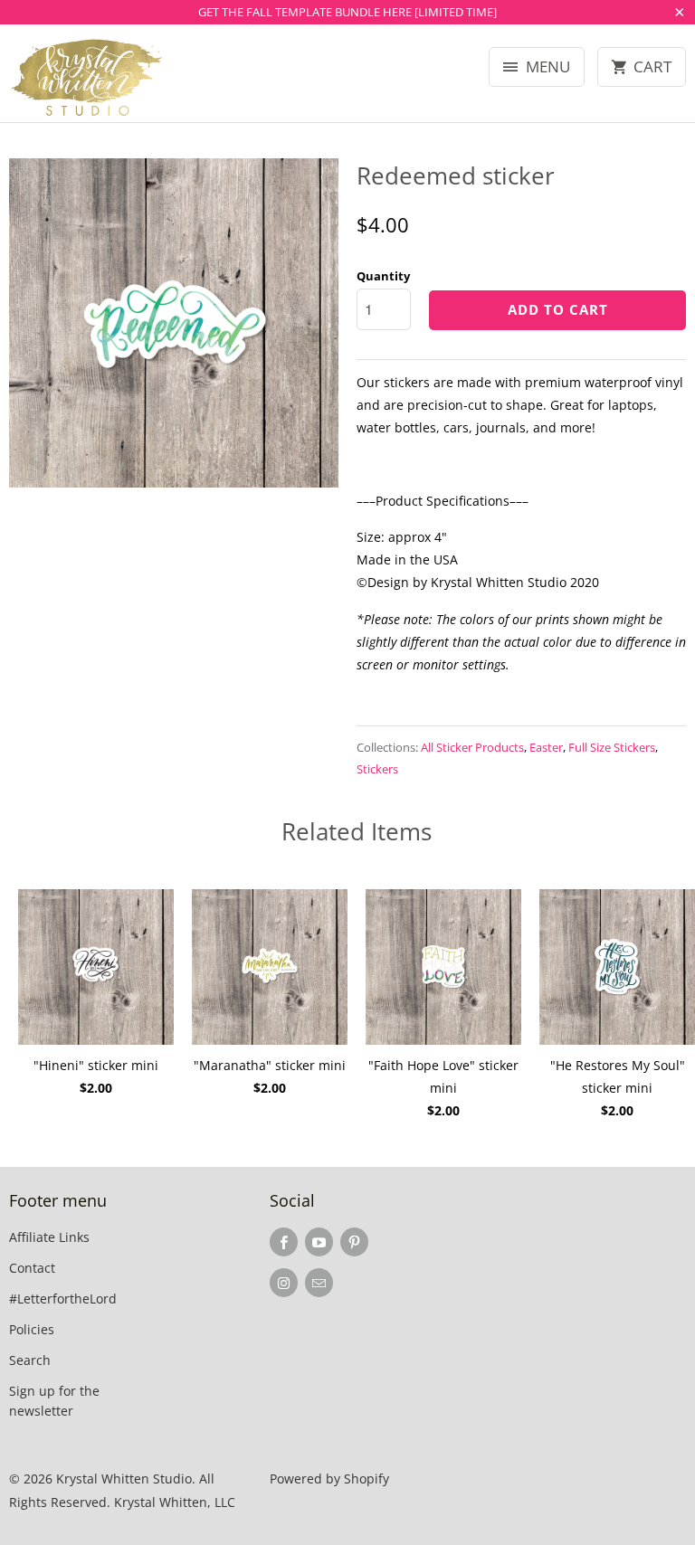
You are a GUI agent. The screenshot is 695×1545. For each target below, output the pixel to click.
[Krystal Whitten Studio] (87, 80)
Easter (546, 747)
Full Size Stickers (611, 747)
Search (30, 1360)
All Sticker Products (472, 747)
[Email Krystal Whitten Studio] (319, 1282)
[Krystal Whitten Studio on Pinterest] (354, 1241)
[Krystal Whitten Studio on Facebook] (284, 1241)
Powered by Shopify (329, 1478)
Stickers (377, 769)
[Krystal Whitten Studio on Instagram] (284, 1282)
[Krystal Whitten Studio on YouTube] (319, 1241)
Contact (32, 1267)
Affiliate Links (49, 1237)
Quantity (383, 276)
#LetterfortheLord (63, 1298)
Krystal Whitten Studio (124, 1478)
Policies (31, 1329)
